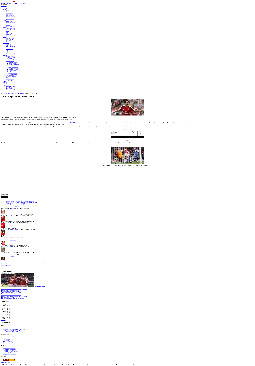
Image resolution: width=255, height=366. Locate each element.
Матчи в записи (9, 49)
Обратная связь (9, 88)
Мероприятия (9, 23)
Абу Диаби (72, 122)
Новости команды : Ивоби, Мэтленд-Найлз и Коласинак (14, 296)
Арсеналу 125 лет (10, 56)
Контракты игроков (10, 41)
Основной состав (10, 38)
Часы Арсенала (6, 339)
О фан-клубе (9, 21)
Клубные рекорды (10, 61)
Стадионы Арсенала (10, 57)
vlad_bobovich (13, 240)
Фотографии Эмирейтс (8, 342)
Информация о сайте (10, 86)
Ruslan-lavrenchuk (14, 229)
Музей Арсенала (7, 338)
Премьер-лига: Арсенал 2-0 (40, 286)
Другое (4, 85)
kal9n (11, 208)
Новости (5, 9)
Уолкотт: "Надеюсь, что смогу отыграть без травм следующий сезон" (21, 202)
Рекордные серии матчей (14, 68)
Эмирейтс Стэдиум (12, 59)
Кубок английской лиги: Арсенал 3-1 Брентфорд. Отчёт (14, 289)
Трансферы (8, 14)
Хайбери (10, 58)
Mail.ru (2, 265)
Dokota (12, 256)
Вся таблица (3, 320)
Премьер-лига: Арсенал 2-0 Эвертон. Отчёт (11, 290)
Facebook (8, 263)
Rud (11, 222)
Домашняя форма (10, 75)
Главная (5, 8)
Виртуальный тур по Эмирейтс (10, 336)
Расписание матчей (10, 28)
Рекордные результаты (13, 64)
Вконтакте (3, 263)
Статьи (7, 91)
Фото (7, 50)
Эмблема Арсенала (10, 71)
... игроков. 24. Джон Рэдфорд (10, 354)
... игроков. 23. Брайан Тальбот (10, 352)
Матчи (4, 27)
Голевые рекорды (12, 63)
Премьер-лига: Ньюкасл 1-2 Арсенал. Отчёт (11, 295)
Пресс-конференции (10, 16)
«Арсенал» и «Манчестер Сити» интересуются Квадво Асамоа (20, 201)
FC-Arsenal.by (4, 6)
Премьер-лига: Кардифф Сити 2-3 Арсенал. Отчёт (12, 298)
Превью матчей (9, 11)
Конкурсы (5, 82)
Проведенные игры (12, 62)
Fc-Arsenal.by (9, 364)
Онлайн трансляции (10, 46)
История (5, 55)
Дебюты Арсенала (12, 65)
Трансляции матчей (10, 35)
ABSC (4, 20)
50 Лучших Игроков (10, 77)
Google (6, 265)
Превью (7, 31)
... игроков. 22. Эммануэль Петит (10, 351)
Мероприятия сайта (10, 17)
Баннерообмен (9, 87)
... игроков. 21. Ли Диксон (9, 350)
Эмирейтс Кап (9, 80)
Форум (4, 81)
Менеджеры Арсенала (11, 76)
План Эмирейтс (6, 340)
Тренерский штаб (10, 39)
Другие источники (10, 19)
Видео (7, 47)
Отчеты (7, 32)
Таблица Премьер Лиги (11, 29)
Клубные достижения (11, 70)
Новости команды (10, 15)
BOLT (11, 246)
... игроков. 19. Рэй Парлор (9, 348)
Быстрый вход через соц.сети (7, 3)
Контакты (8, 25)
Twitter (12, 263)
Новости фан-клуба (10, 22)
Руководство (9, 40)
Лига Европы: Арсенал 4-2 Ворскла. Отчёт (11, 292)
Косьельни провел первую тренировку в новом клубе (18, 205)
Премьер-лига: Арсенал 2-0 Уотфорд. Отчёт (13, 328)
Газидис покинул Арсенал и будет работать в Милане (13, 293)
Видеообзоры (9, 33)
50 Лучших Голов (10, 79)
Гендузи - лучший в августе (7, 297)
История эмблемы (12, 73)
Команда (5, 37)
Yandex (9, 265)
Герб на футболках (12, 74)
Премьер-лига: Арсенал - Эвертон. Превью (11, 291)
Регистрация (22, 3)
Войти (16, 3)
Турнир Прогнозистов (11, 83)
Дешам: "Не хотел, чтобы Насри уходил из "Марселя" (18, 203)
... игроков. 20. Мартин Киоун (10, 349)
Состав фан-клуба (10, 26)
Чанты (7, 52)
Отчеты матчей (9, 13)
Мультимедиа (6, 43)
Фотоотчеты (8, 34)
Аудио (7, 51)
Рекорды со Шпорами (13, 67)
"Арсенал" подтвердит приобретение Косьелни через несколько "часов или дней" (24, 204)
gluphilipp (12, 215)
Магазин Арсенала (7, 341)
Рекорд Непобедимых (13, 69)
